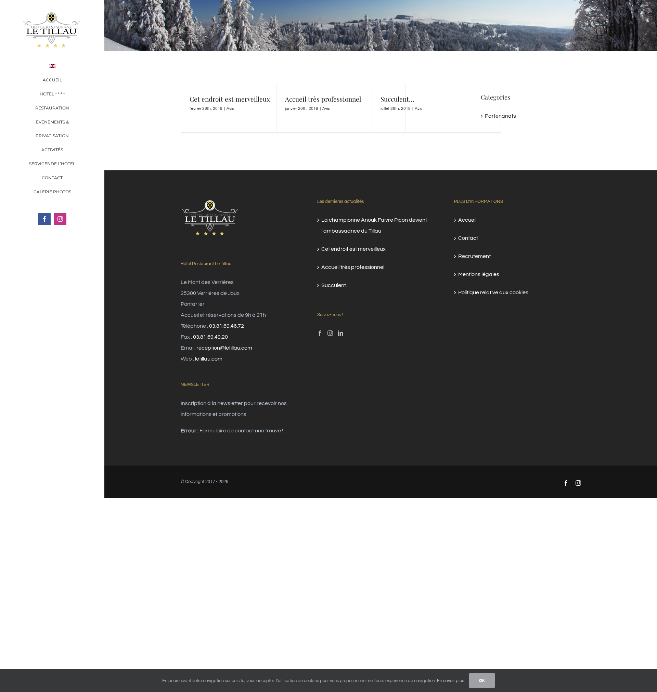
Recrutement (474, 256)
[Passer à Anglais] (52, 66)
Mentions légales (478, 274)
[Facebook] (320, 333)
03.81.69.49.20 (210, 337)
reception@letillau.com (224, 348)
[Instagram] (330, 333)
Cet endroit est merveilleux (230, 98)
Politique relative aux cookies (493, 292)
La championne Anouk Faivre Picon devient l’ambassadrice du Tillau (374, 225)
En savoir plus (450, 680)
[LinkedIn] (340, 333)
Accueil (467, 220)
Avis (230, 108)
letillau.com (208, 359)
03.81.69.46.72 (226, 326)
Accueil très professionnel (323, 98)
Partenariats (500, 116)
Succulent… (397, 98)
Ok (482, 680)
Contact (468, 238)
